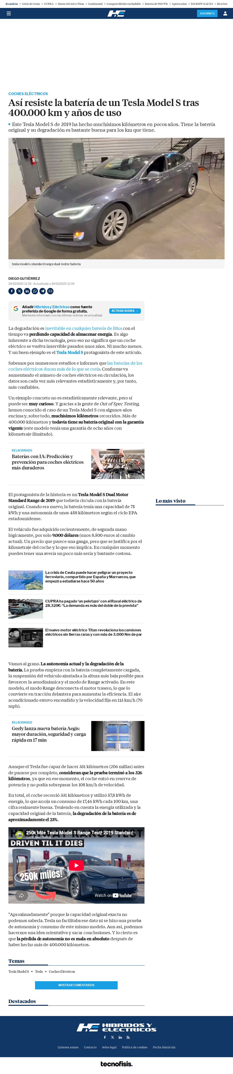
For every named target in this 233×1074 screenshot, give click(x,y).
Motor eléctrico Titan (71, 3)
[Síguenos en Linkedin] (120, 1037)
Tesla (39, 972)
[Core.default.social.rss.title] (128, 1037)
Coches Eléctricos (28, 94)
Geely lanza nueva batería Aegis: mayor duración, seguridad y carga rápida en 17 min (49, 734)
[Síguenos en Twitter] (112, 1037)
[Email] (50, 291)
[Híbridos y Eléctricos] (116, 1027)
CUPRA (49, 3)
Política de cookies (134, 1047)
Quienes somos (68, 1047)
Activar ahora (122, 311)
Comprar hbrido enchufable (124, 3)
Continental (95, 3)
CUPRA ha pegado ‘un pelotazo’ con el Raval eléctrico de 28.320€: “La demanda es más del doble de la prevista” (93, 603)
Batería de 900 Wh (156, 3)
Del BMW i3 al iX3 (202, 3)
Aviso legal (109, 1047)
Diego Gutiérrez (24, 279)
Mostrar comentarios (76, 985)
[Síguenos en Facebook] (105, 1037)
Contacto (90, 1047)
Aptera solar (179, 3)
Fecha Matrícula (164, 1047)
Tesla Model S (69, 352)
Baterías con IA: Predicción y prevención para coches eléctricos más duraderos (48, 462)
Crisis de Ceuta (31, 3)
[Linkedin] (27, 291)
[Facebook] (11, 291)
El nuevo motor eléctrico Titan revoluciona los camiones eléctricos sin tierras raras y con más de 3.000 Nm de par (93, 632)
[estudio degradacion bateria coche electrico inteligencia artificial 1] (117, 464)
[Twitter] (19, 291)
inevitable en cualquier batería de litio (83, 328)
